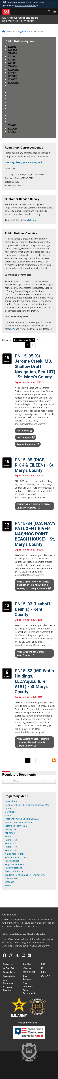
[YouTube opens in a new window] (23, 955)
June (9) (13, 105)
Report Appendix (26, 444)
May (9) (13, 108)
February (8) (15, 118)
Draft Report (24, 437)
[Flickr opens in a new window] (29, 955)
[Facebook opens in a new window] (4, 955)
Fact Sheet (23, 430)
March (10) (14, 115)
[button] (27, 5)
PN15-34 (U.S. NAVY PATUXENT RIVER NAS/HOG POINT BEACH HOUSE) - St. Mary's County (35, 534)
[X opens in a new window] (17, 955)
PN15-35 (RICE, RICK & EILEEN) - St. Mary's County (35, 465)
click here (32, 219)
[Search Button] (48, 12)
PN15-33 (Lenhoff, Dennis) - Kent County (33, 609)
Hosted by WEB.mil (28, 1022)
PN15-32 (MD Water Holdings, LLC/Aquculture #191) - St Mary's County (34, 681)
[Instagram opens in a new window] (10, 955)
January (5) (14, 121)
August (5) (14, 98)
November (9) (16, 89)
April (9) (13, 111)
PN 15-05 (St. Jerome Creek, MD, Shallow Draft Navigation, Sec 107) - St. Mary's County (35, 366)
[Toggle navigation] (53, 12)
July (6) (12, 102)
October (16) (15, 92)
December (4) (16, 85)
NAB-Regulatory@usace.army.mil (23, 162)
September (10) (17, 95)
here (12, 328)
